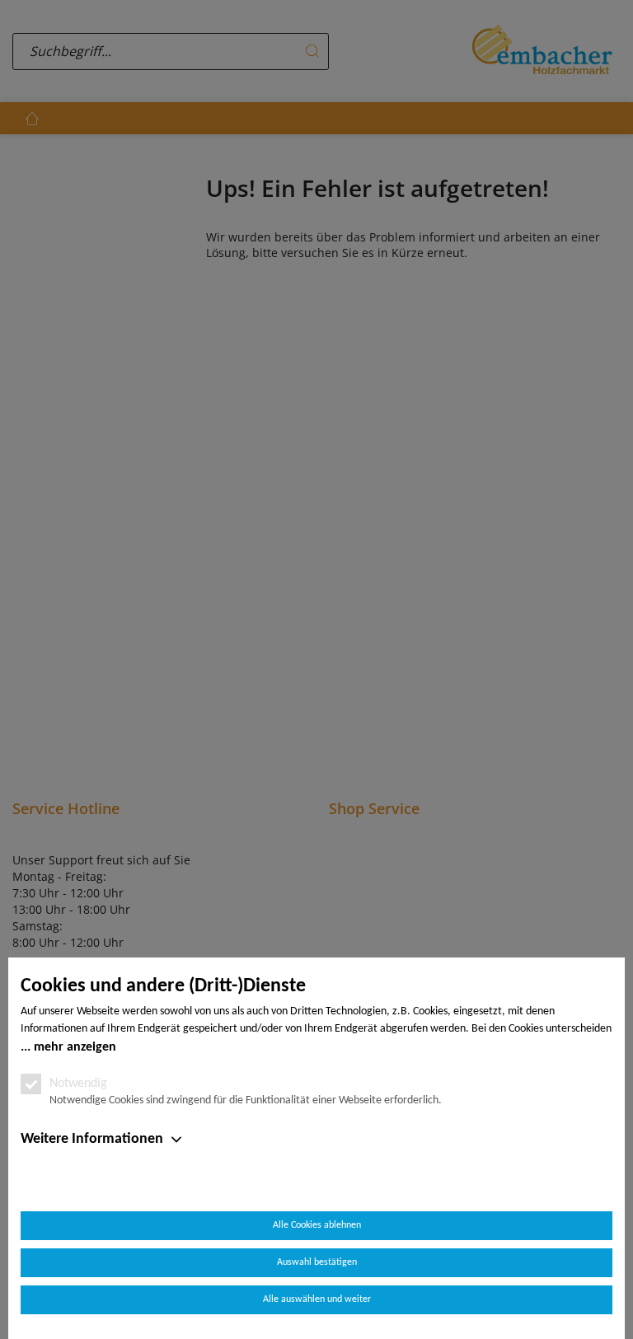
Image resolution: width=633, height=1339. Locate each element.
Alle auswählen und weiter (317, 1299)
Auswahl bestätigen (317, 1262)
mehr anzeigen (75, 1047)
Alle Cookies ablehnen (317, 1225)
